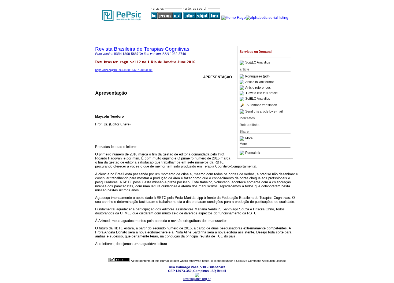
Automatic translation (262, 105)
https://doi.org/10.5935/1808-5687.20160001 (124, 70)
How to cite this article (262, 93)
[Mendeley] (242, 138)
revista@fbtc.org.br (197, 279)
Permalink (252, 153)
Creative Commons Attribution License (261, 260)
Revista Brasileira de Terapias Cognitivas (142, 49)
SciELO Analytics (257, 63)
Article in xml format (259, 82)
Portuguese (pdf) (257, 76)
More (249, 138)
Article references (258, 88)
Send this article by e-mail (264, 111)
